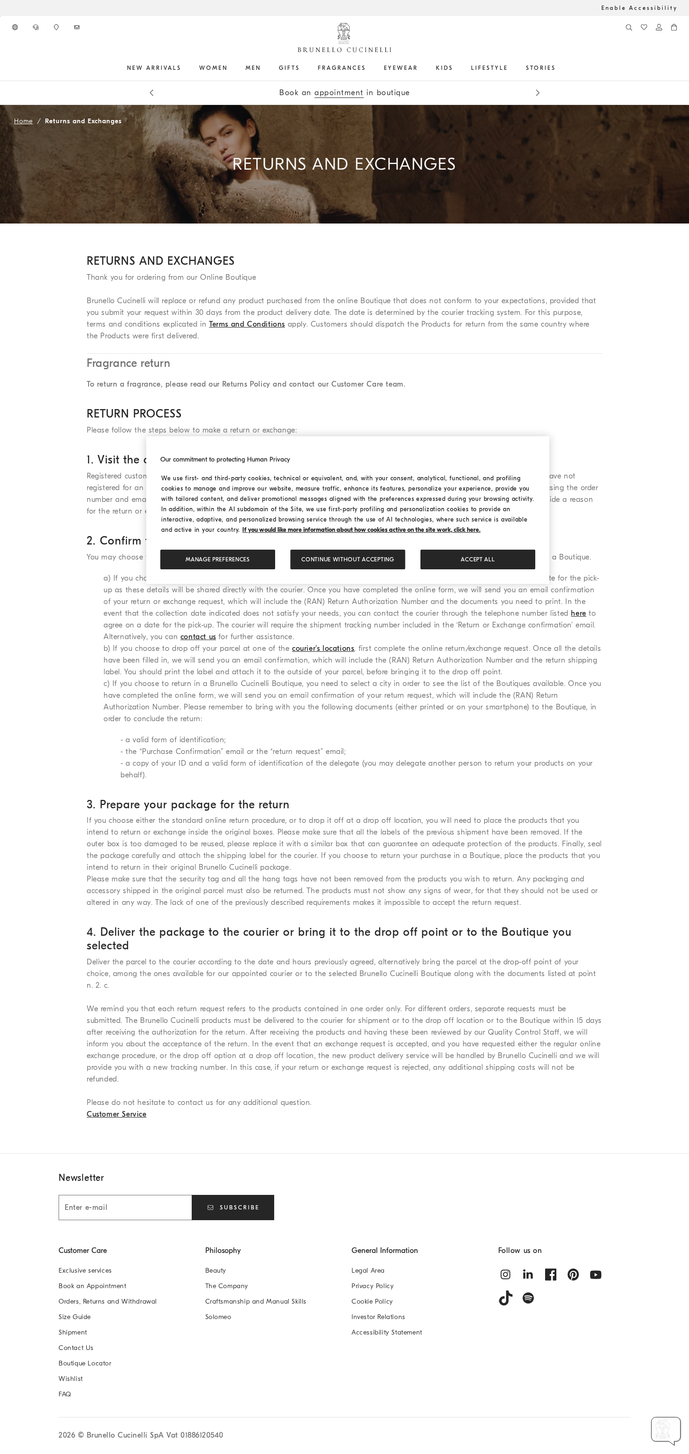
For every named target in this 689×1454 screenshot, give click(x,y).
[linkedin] (528, 1275)
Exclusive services (85, 1271)
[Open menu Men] (264, 68)
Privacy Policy (373, 1286)
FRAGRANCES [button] (342, 68)
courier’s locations (323, 648)
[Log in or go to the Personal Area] (659, 27)
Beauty (216, 1271)
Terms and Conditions (247, 324)
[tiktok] (505, 1298)
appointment (339, 93)
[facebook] (550, 1275)
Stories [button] (541, 68)
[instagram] (505, 1275)
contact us (198, 637)
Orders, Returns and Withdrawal (108, 1301)
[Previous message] (151, 92)
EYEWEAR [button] (401, 68)
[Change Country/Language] (16, 27)
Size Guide (75, 1317)
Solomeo (218, 1317)
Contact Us (76, 1348)
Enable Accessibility (639, 8)
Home (23, 121)
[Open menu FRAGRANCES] (369, 68)
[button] (666, 1431)
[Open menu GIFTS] (303, 68)
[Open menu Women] (231, 68)
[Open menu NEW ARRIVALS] (184, 68)
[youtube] (595, 1275)
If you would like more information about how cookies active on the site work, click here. (361, 529)
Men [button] (253, 68)
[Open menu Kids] (456, 68)
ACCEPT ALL (477, 559)
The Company (227, 1286)
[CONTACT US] (36, 27)
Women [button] (213, 68)
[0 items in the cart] (674, 27)
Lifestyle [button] (489, 68)
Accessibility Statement (387, 1332)
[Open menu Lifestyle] (511, 68)
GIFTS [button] (289, 68)
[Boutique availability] (57, 27)
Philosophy (223, 1250)
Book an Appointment (92, 1286)
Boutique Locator (85, 1363)
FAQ (65, 1394)
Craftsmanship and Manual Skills (256, 1301)
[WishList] (644, 27)
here (578, 613)
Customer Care (83, 1250)
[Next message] (537, 92)
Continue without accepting (347, 559)
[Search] (629, 27)
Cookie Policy (372, 1301)
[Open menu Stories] (559, 68)
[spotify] (528, 1298)
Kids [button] (444, 68)
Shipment (73, 1332)
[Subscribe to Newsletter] (77, 27)
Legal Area (368, 1271)
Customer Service (117, 1114)
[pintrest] (573, 1275)
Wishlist (71, 1379)
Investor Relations (378, 1317)
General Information (385, 1250)
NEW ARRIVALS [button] (154, 68)
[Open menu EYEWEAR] (421, 68)
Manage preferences (218, 559)
